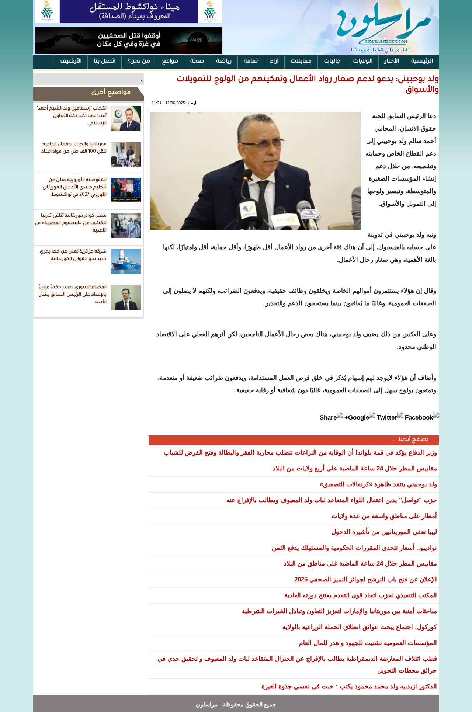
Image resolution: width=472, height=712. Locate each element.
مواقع (170, 62)
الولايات (362, 62)
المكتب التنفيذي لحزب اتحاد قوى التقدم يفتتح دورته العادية (360, 595)
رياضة (224, 62)
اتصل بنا (104, 62)
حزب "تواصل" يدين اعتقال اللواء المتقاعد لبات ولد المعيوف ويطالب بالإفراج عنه (331, 500)
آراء (274, 62)
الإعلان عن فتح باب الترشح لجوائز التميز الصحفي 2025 (365, 579)
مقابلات (301, 62)
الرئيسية (422, 62)
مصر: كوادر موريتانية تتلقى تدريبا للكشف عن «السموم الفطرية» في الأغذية (71, 223)
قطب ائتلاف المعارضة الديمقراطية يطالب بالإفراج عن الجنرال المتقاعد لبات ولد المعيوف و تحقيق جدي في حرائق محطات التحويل (297, 664)
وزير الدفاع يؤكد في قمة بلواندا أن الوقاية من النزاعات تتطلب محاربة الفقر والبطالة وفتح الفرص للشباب (300, 452)
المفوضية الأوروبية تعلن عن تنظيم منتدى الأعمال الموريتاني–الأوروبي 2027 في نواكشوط (74, 187)
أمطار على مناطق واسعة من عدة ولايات (384, 516)
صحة (197, 62)
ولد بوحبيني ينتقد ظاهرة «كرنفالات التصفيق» (378, 484)
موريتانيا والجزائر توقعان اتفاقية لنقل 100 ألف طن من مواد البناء (74, 148)
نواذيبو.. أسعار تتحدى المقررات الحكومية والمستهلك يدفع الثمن (354, 547)
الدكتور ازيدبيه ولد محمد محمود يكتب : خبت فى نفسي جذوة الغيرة (349, 686)
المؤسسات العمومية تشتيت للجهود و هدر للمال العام (368, 642)
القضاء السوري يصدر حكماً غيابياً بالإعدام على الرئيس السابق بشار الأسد (73, 295)
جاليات (332, 62)
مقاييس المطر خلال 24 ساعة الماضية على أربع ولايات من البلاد (355, 468)
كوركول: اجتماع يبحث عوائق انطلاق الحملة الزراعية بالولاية (359, 627)
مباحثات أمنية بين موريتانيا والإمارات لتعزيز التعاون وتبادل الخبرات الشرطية (339, 611)
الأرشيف (70, 62)
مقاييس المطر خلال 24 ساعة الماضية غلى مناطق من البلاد (360, 563)
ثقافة (251, 62)
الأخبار (392, 62)
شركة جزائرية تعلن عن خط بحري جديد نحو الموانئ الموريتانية (73, 255)
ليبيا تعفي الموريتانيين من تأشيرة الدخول (384, 531)
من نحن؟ (139, 62)
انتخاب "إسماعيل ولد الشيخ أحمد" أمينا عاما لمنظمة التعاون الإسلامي (72, 116)
